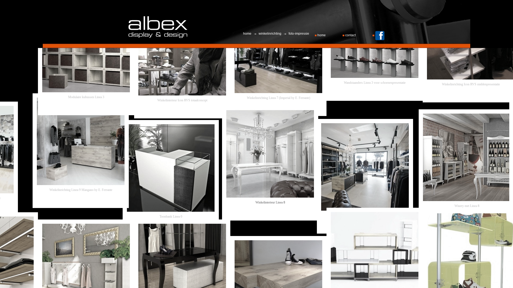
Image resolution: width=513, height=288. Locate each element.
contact (350, 35)
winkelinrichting (270, 33)
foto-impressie (298, 33)
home (322, 35)
